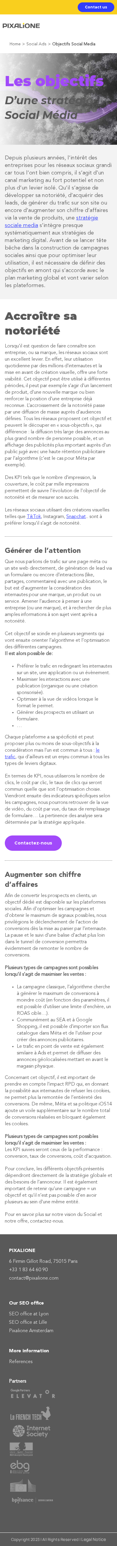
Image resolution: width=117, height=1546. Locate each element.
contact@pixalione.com (33, 1278)
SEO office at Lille (28, 1322)
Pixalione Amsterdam (31, 1331)
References (20, 1362)
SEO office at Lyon (29, 1314)
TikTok (34, 516)
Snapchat (76, 516)
